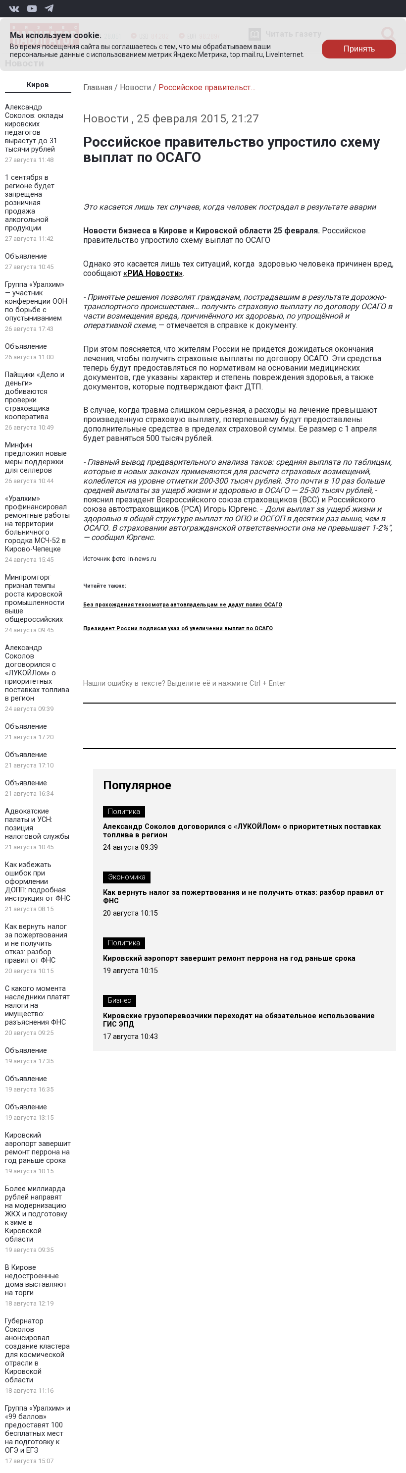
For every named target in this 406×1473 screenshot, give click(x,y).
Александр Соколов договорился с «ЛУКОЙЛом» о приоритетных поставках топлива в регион (37, 673)
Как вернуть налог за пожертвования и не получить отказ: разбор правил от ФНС (36, 944)
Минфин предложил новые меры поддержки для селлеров (36, 458)
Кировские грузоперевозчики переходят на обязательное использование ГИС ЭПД (239, 1020)
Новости (135, 87)
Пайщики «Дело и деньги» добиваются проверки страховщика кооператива (34, 396)
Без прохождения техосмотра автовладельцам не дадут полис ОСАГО (182, 604)
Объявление (26, 256)
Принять (359, 49)
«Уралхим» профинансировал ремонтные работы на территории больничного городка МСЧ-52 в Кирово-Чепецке (37, 523)
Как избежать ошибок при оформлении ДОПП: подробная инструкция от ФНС (37, 882)
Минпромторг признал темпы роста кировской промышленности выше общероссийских (34, 598)
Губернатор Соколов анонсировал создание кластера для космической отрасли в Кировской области (37, 1350)
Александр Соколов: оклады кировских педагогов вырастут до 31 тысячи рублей (34, 128)
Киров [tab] (38, 85)
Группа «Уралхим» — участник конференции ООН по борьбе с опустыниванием (36, 301)
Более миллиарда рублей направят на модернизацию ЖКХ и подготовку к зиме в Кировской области (36, 1214)
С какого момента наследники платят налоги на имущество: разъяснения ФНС (37, 1005)
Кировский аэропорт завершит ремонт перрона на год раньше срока (38, 1148)
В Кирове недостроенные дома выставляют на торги (36, 1280)
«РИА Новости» (153, 273)
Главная (97, 87)
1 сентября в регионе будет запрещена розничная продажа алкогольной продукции (29, 202)
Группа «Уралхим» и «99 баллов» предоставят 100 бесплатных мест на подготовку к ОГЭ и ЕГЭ (37, 1429)
